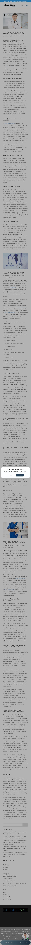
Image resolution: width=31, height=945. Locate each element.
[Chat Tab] (15, 472)
